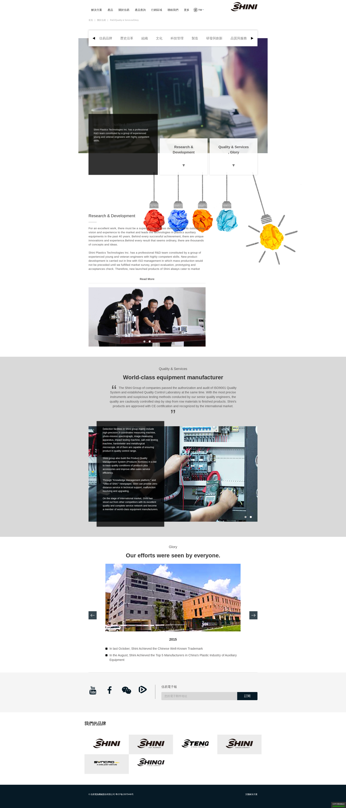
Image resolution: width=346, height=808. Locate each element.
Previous (93, 615)
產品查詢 (140, 9)
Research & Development (184, 149)
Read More (147, 279)
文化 (159, 38)
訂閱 (247, 696)
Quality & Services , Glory (233, 149)
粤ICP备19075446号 (124, 794)
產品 (110, 9)
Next (253, 615)
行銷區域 (156, 9)
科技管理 (177, 38)
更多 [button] (186, 9)
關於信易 (124, 9)
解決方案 (96, 9)
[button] (198, 10)
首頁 (91, 20)
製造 (195, 38)
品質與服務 (239, 38)
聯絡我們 (173, 9)
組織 (144, 38)
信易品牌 (105, 38)
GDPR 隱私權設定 (338, 804)
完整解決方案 (251, 794)
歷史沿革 (126, 38)
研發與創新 (214, 38)
